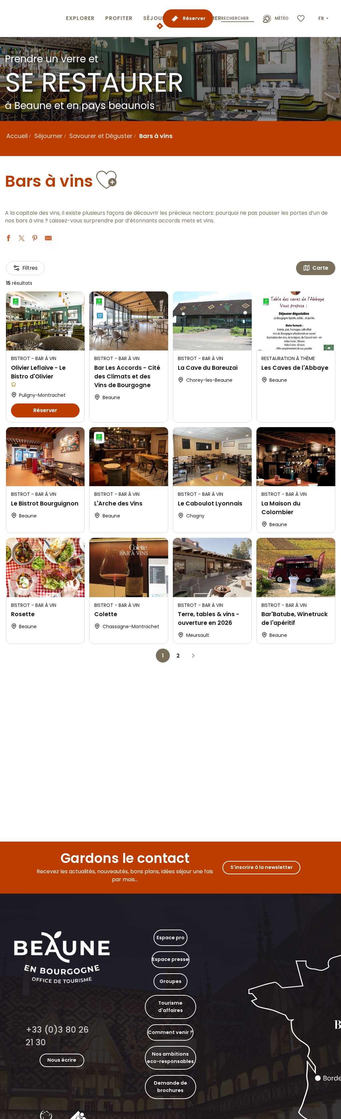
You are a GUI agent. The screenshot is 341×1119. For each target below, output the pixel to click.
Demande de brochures (170, 1087)
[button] (324, 18)
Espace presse (170, 959)
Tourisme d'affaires (170, 1007)
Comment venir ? (170, 1032)
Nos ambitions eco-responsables (170, 1058)
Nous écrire (61, 1060)
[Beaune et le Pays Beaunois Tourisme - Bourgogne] (31, 18)
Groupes (170, 981)
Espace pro (170, 937)
